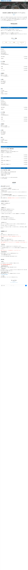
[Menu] (27, 1)
